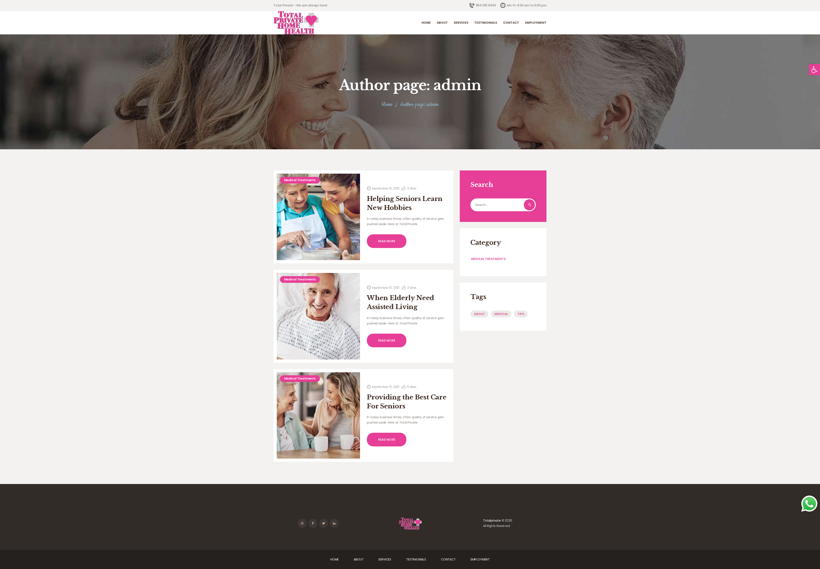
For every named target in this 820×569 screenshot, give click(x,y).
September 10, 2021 (385, 188)
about (479, 314)
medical (501, 314)
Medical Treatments (300, 180)
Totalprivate (492, 520)
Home (386, 105)
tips (520, 314)
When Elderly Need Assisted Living (400, 302)
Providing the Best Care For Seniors (406, 401)
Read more (386, 241)
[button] (814, 69)
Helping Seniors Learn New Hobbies (404, 203)
